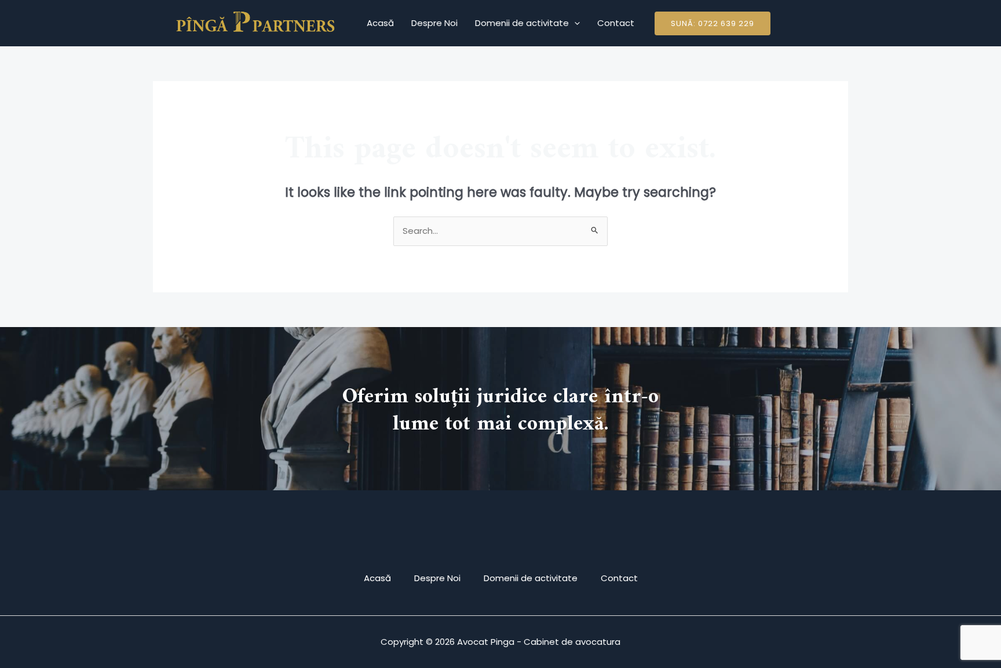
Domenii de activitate (522, 23)
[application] (574, 23)
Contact (615, 23)
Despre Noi (434, 23)
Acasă (380, 23)
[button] (712, 23)
